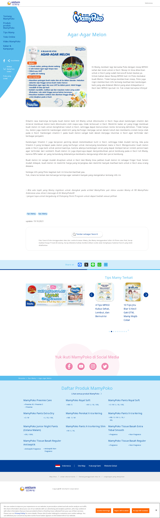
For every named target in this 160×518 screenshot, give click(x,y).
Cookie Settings (103, 511)
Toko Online (9, 37)
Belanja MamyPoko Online (11, 69)
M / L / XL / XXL (93, 404)
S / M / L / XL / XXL (117, 404)
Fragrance (113, 434)
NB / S (69, 404)
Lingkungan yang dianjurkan (114, 477)
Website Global (110, 465)
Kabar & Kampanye (8, 47)
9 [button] (126, 331)
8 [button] (124, 331)
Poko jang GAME (7, 77)
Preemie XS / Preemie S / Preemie (34, 405)
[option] (105, 300)
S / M (27, 417)
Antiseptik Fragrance (33, 449)
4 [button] (115, 331)
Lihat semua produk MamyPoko (85, 393)
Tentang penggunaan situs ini (89, 477)
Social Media (15, 61)
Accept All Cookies (140, 511)
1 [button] (109, 331)
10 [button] (128, 330)
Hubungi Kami (95, 465)
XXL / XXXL (29, 434)
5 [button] (117, 331)
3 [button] (113, 331)
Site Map (81, 465)
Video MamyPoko (11, 41)
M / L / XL (71, 431)
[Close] (156, 510)
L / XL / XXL (49, 417)
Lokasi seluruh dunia (67, 477)
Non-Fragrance (135, 434)
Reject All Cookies (121, 511)
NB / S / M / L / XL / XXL (117, 418)
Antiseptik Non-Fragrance (51, 449)
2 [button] (111, 331)
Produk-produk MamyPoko (8, 25)
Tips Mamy (8, 32)
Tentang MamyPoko (8, 17)
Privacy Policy (20, 513)
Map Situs (53, 477)
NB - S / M (71, 417)
